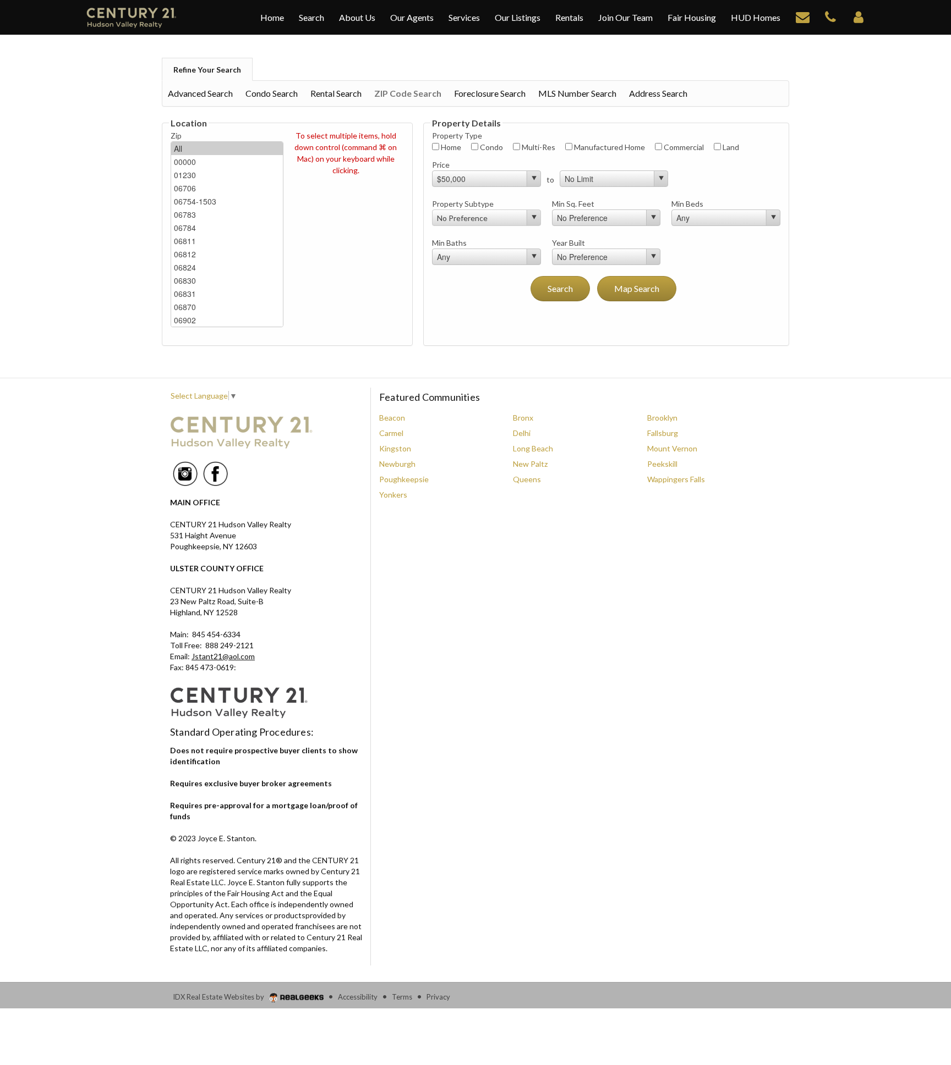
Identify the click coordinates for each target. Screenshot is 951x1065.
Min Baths (449, 242)
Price (441, 164)
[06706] (227, 188)
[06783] (227, 214)
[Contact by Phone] (830, 16)
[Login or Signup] (858, 16)
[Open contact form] (803, 16)
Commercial (683, 147)
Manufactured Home (608, 147)
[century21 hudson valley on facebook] (215, 472)
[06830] (227, 280)
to (550, 179)
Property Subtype (463, 203)
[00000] (227, 161)
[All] (227, 148)
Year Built (568, 242)
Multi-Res (537, 147)
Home (450, 147)
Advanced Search (200, 93)
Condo (490, 147)
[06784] (227, 227)
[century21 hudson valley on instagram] (185, 472)
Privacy (438, 996)
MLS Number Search (577, 93)
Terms (402, 996)
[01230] (227, 174)
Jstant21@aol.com (223, 656)
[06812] (227, 254)
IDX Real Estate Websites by (219, 996)
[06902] (227, 320)
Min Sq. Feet (573, 203)
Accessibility (358, 996)
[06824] (227, 267)
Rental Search (336, 93)
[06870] (227, 306)
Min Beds (687, 203)
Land (730, 147)
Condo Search (271, 93)
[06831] (227, 293)
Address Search (658, 93)
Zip (176, 135)
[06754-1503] (227, 201)
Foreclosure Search (490, 93)
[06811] (227, 240)
